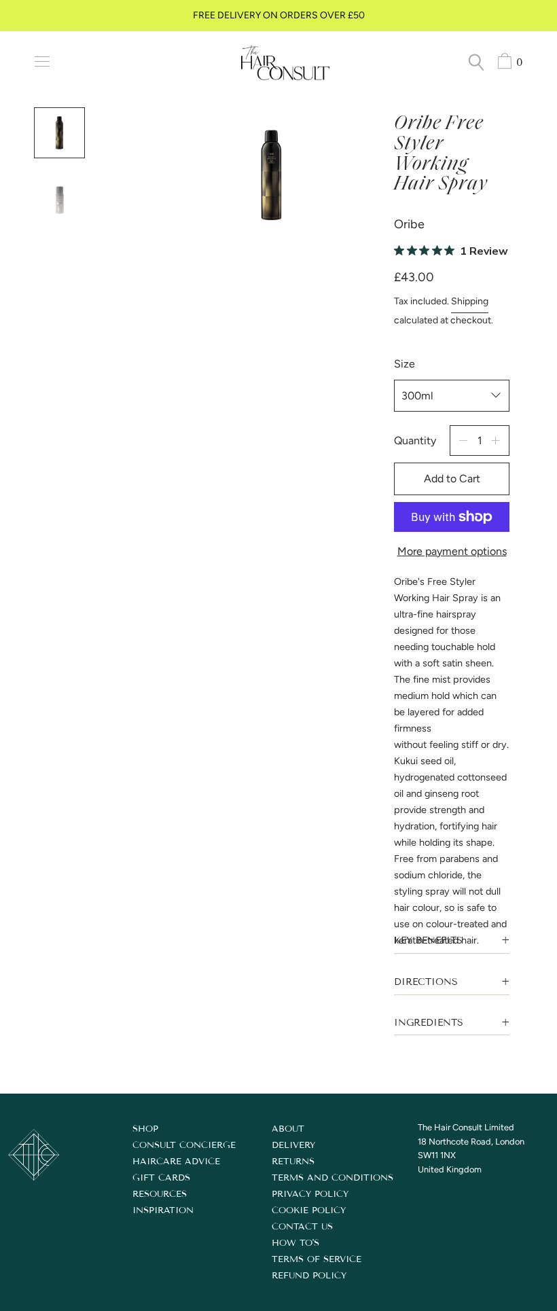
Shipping (469, 301)
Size (404, 363)
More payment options (452, 551)
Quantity (415, 440)
